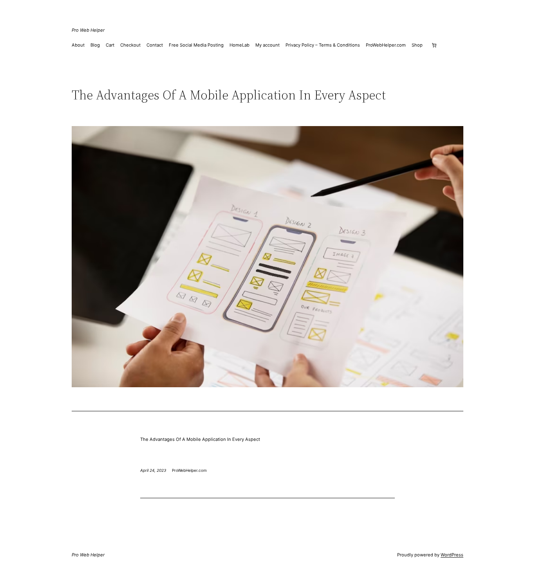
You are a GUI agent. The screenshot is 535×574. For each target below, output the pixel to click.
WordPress (452, 555)
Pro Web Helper (88, 30)
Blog (95, 45)
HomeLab (239, 45)
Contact (154, 45)
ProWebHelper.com (386, 45)
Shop (417, 45)
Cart (110, 45)
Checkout (130, 45)
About (78, 45)
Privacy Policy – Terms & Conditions (323, 45)
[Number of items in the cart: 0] (433, 45)
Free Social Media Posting (196, 45)
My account (267, 45)
